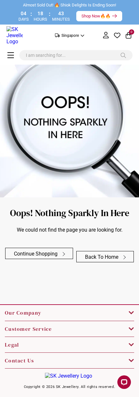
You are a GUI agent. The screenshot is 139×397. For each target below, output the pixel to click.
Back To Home (102, 257)
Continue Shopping (36, 254)
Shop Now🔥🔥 (96, 16)
